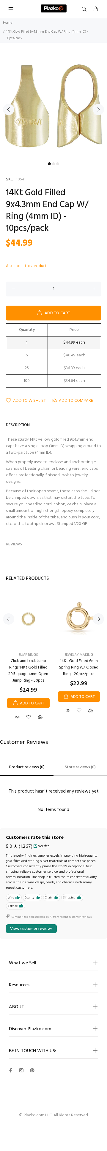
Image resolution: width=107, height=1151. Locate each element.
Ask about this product (26, 266)
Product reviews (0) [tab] (27, 767)
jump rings (28, 655)
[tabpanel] (53, 106)
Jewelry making (79, 655)
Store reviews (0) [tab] (80, 767)
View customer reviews (31, 928)
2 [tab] (53, 163)
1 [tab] (49, 163)
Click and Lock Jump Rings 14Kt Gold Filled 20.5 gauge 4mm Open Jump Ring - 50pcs (28, 671)
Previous (8, 109)
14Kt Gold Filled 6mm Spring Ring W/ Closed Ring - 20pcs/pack (78, 667)
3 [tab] (57, 163)
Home (7, 23)
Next (98, 109)
